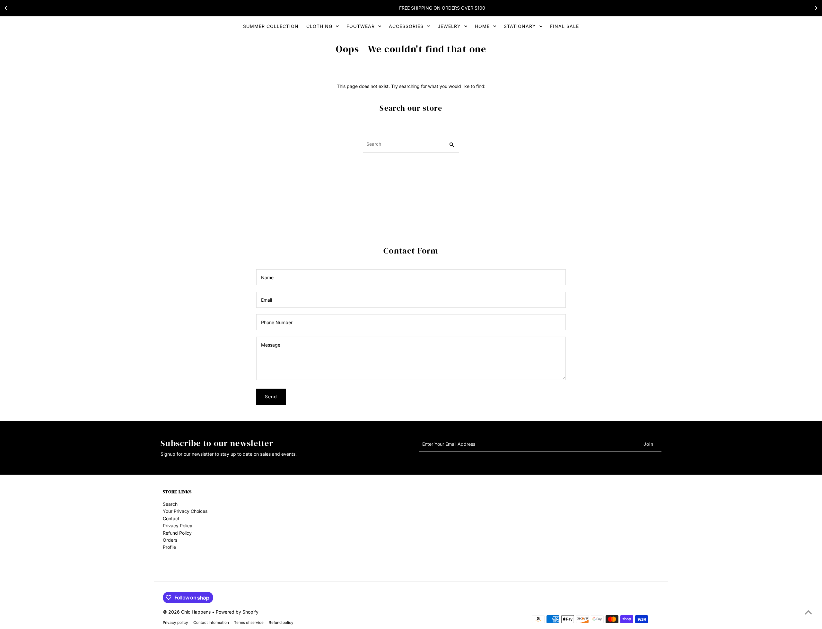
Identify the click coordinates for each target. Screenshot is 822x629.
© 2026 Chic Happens (187, 612)
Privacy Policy (177, 525)
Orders (170, 540)
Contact (171, 518)
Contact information (211, 622)
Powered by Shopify (237, 612)
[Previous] (6, 8)
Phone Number (277, 322)
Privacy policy (175, 622)
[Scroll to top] (808, 612)
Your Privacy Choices (185, 511)
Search (170, 504)
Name (267, 277)
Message (270, 345)
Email (266, 300)
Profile (169, 547)
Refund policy (281, 622)
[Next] (816, 8)
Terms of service (249, 622)
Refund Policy (177, 533)
